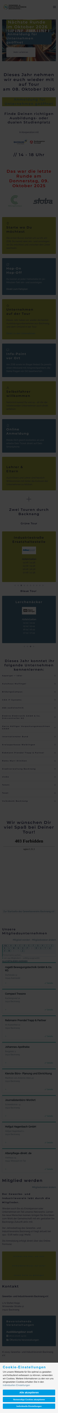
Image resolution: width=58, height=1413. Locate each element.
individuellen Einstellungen (16, 1385)
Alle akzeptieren (29, 1392)
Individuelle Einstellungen (29, 1406)
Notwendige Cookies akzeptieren (29, 1399)
